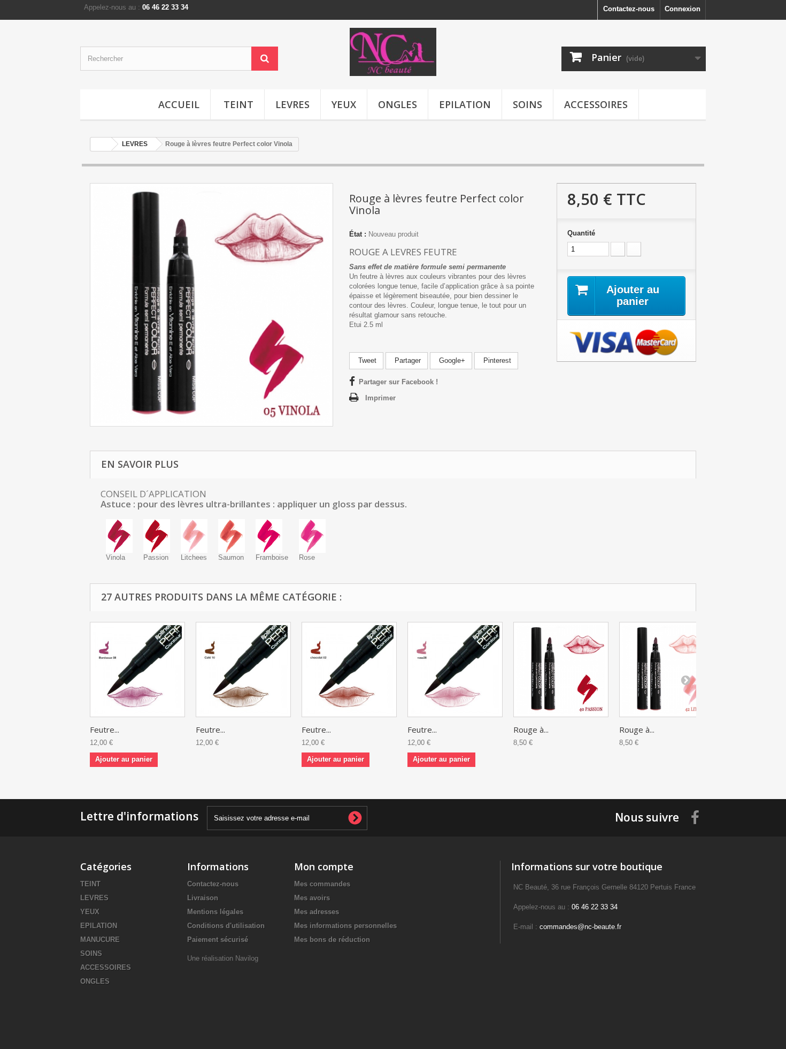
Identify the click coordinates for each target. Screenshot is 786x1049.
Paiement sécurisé (217, 940)
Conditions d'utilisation (226, 926)
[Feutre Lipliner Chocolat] (349, 669)
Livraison (202, 898)
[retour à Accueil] (101, 144)
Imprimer (380, 398)
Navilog (246, 958)
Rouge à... (531, 729)
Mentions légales (215, 912)
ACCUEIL (178, 104)
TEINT (238, 104)
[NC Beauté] (393, 52)
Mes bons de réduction (332, 940)
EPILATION (465, 104)
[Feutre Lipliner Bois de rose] (455, 669)
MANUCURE (100, 940)
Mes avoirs (312, 898)
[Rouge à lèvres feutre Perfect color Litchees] (666, 669)
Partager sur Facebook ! (398, 382)
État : (357, 234)
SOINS (527, 104)
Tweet (366, 360)
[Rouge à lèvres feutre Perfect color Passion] (560, 669)
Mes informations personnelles (345, 926)
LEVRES (292, 104)
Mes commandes (322, 884)
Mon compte (323, 866)
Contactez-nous (628, 9)
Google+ (451, 360)
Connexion (682, 9)
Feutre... (104, 729)
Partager (406, 360)
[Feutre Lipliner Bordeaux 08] (137, 669)
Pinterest (496, 360)
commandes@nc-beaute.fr (580, 927)
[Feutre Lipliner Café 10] (243, 669)
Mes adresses (316, 912)
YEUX (344, 104)
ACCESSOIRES (596, 104)
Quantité (581, 233)
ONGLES (397, 104)
